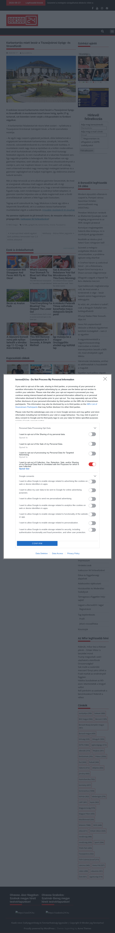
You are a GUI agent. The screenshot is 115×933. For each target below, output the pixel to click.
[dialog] (57, 466)
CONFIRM (37, 543)
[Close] (106, 379)
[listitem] (57, 428)
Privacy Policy (73, 553)
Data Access (57, 553)
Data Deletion (42, 553)
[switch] (92, 434)
